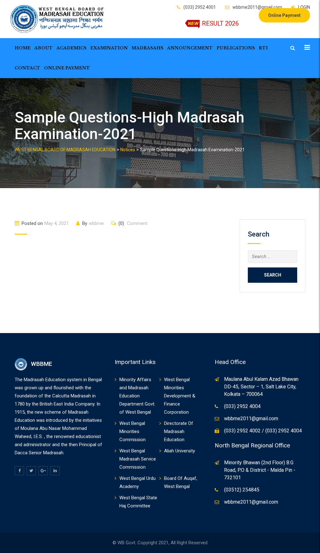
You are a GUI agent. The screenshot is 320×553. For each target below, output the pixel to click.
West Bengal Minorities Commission (132, 431)
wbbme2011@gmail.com (257, 7)
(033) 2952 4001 (199, 7)
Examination (109, 48)
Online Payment (284, 15)
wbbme (96, 223)
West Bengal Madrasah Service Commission (137, 459)
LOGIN (304, 7)
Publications (236, 48)
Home (23, 48)
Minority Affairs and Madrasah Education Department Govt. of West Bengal (137, 396)
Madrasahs (147, 48)
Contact (27, 68)
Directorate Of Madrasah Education (178, 431)
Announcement (190, 48)
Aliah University (179, 451)
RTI (263, 48)
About (43, 48)
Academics (72, 48)
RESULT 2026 (220, 23)
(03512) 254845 (241, 490)
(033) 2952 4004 (242, 406)
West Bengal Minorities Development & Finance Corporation (179, 396)
